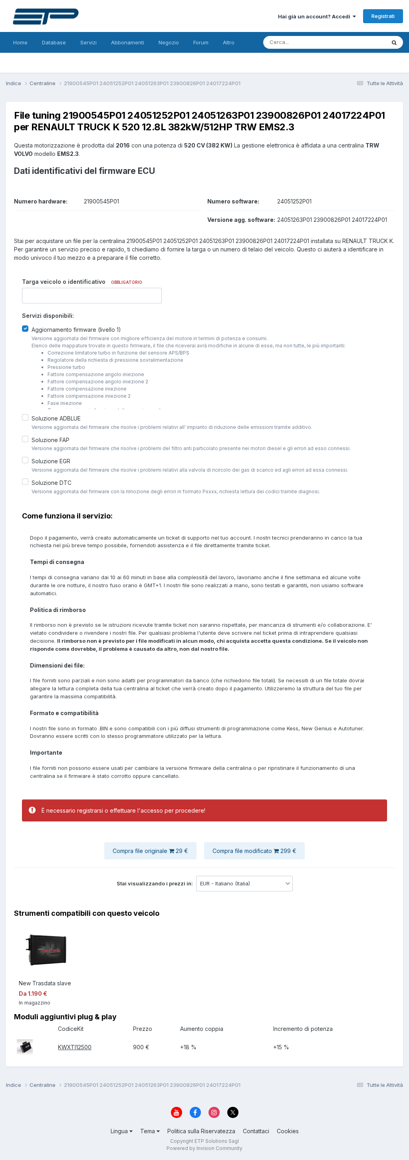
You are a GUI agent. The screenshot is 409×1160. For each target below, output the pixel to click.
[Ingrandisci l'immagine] (25, 1046)
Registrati (383, 16)
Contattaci (256, 1131)
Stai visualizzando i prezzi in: (155, 883)
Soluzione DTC (51, 482)
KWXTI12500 (74, 1047)
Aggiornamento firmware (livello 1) (76, 329)
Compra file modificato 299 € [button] (254, 850)
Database (54, 42)
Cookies (288, 1131)
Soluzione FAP (50, 439)
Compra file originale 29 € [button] (150, 850)
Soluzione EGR (51, 461)
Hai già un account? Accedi (315, 16)
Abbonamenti (127, 42)
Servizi (88, 42)
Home (20, 42)
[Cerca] (394, 42)
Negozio (169, 42)
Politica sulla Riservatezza (201, 1131)
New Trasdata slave (45, 983)
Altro (228, 42)
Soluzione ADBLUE (56, 418)
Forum (200, 42)
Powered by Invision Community (204, 1148)
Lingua (120, 1131)
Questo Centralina (353, 42)
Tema (148, 1131)
